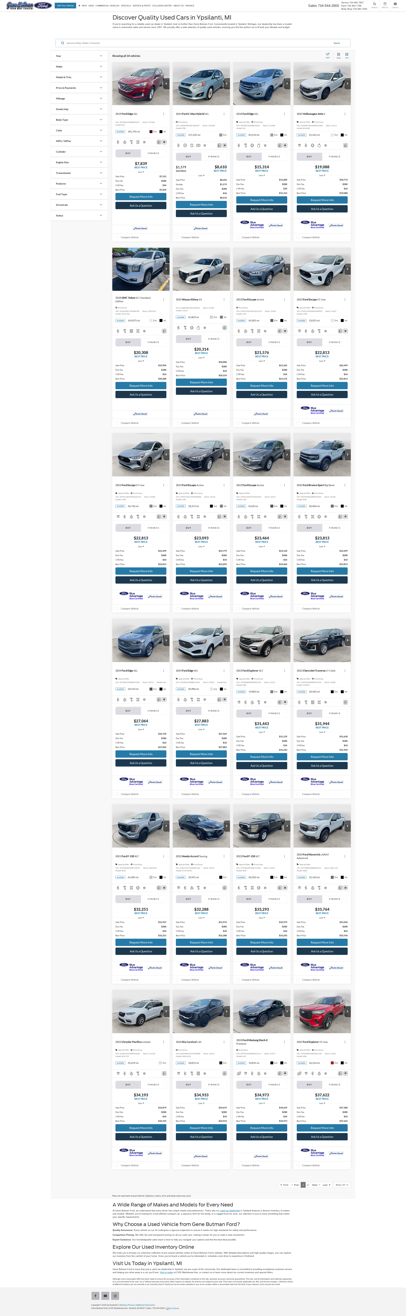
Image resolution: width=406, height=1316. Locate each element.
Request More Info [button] (141, 196)
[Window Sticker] (164, 142)
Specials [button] (126, 6)
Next (315, 1184)
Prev (296, 1184)
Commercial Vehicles (107, 6)
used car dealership (230, 1210)
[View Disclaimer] (144, 142)
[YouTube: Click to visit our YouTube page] (106, 1296)
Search (337, 43)
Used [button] (91, 6)
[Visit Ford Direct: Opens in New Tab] (173, 1308)
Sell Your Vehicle (65, 5)
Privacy (131, 1305)
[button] (166, 83)
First (285, 1184)
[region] (140, 183)
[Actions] (163, 114)
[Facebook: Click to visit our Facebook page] (96, 1296)
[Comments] (159, 142)
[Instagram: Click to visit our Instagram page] (115, 1296)
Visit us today (166, 1272)
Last (326, 1184)
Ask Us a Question (141, 205)
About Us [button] (178, 6)
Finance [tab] (153, 153)
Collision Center (162, 6)
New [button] (84, 6)
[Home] (79, 5)
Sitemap (122, 1305)
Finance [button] (189, 6)
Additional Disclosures (145, 1305)
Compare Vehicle (129, 237)
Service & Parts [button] (142, 6)
